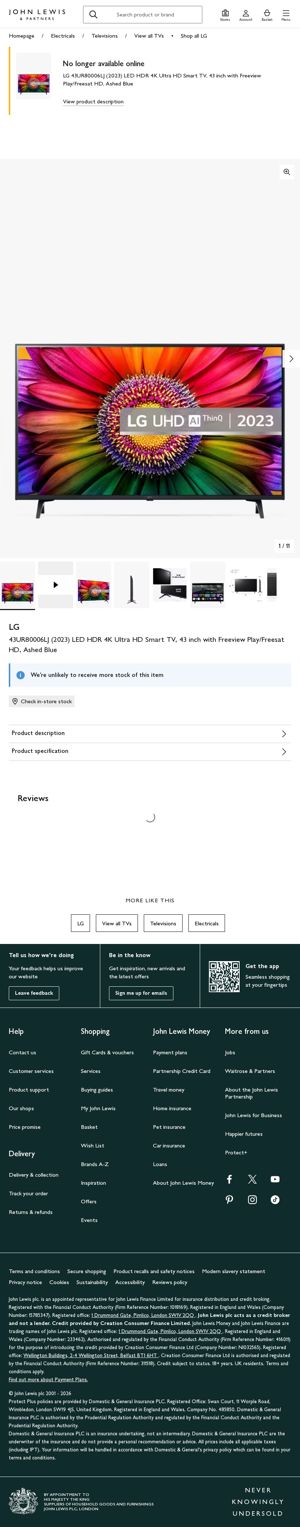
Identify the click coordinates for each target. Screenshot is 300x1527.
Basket (89, 1126)
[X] (252, 1181)
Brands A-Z (95, 1164)
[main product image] (39, 81)
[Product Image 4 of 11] (131, 584)
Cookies (59, 1282)
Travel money (168, 1089)
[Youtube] (275, 1181)
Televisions (104, 35)
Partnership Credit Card (181, 1070)
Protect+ (236, 1152)
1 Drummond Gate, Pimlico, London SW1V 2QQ (143, 1315)
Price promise (25, 1126)
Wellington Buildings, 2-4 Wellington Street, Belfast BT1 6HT (90, 1355)
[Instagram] (252, 1202)
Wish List (92, 1145)
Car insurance (169, 1145)
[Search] (93, 14)
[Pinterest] (229, 1202)
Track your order (28, 1193)
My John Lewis (98, 1108)
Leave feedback (34, 993)
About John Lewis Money (183, 1182)
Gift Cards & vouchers (107, 1052)
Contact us (22, 1052)
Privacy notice (25, 1282)
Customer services (31, 1070)
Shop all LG (194, 35)
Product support (29, 1089)
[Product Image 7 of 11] (245, 584)
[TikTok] (275, 1202)
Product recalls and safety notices (154, 1271)
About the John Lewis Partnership (251, 1093)
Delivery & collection (34, 1174)
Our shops (21, 1108)
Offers (89, 1201)
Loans (160, 1164)
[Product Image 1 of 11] (17, 584)
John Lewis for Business (253, 1115)
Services (91, 1070)
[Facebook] (229, 1181)
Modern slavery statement (233, 1271)
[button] (285, 14)
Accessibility (130, 1282)
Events (89, 1219)
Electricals (63, 35)
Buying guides (97, 1089)
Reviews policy (169, 1282)
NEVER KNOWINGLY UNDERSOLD (258, 1502)
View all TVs (149, 35)
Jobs (230, 1052)
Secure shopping (86, 1271)
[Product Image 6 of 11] (207, 584)
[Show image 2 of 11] (291, 359)
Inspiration (93, 1182)
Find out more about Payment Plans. (48, 1379)
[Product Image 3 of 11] (93, 584)
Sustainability (92, 1282)
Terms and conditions (34, 1271)
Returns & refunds (31, 1211)
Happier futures (244, 1133)
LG (80, 923)
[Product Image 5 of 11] (169, 584)
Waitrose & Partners (250, 1070)
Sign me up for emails (141, 993)
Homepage (21, 35)
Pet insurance (169, 1126)
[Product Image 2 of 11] (55, 584)
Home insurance (172, 1108)
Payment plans (170, 1052)
